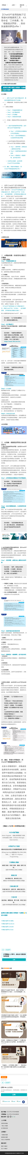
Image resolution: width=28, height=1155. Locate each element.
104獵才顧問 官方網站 (7, 921)
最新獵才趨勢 (4, 1137)
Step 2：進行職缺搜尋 (13, 112)
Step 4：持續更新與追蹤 (14, 116)
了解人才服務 (4, 1125)
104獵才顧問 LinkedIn (7, 927)
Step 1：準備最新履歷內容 (14, 110)
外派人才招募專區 (5, 1139)
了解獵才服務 (4, 1134)
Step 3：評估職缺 (12, 114)
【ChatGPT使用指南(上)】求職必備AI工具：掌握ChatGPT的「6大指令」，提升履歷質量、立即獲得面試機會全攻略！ (13, 308)
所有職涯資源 (5, 9)
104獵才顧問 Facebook (7, 924)
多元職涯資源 (4, 1128)
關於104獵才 (4, 1146)
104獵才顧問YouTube (7, 929)
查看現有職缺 (4, 1123)
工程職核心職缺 (14, 862)
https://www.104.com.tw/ (12, 341)
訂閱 (14, 1095)
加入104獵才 (4, 1148)
